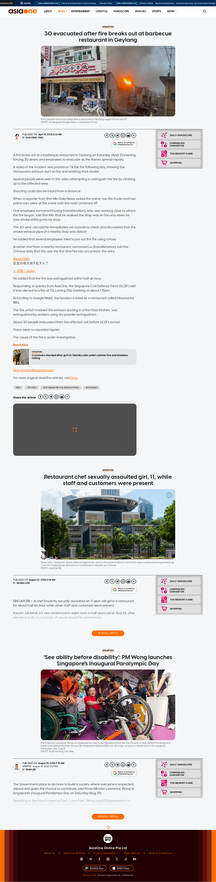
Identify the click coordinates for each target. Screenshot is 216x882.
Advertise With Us (74, 853)
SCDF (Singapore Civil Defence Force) (61, 387)
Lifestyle (101, 11)
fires (18, 387)
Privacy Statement (104, 853)
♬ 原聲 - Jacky (24, 271)
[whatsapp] (123, 135)
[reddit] (128, 135)
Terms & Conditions (160, 853)
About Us (49, 853)
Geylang (31, 387)
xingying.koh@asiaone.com (33, 370)
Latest (48, 11)
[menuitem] (48, 11)
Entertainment (80, 11)
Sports (156, 11)
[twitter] (112, 135)
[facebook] (107, 135)
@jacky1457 (21, 259)
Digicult (140, 11)
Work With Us (132, 853)
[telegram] (117, 135)
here (73, 378)
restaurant (91, 387)
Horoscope (121, 11)
